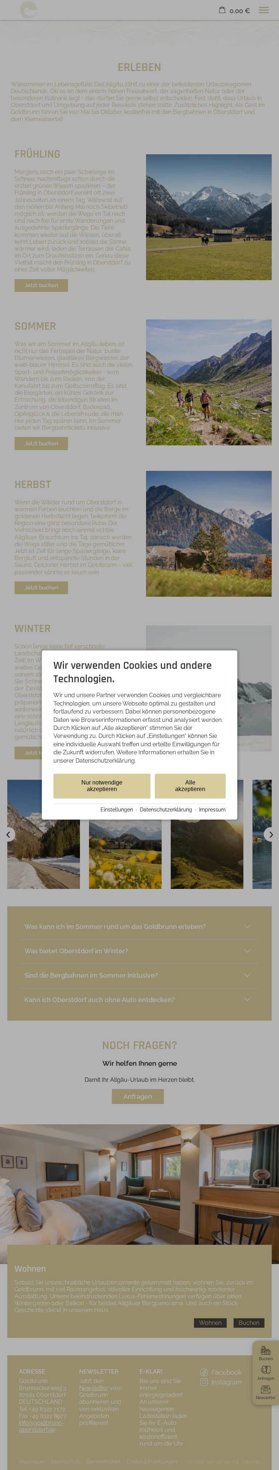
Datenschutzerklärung (166, 810)
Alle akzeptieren (190, 785)
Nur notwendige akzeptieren (101, 785)
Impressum (212, 810)
